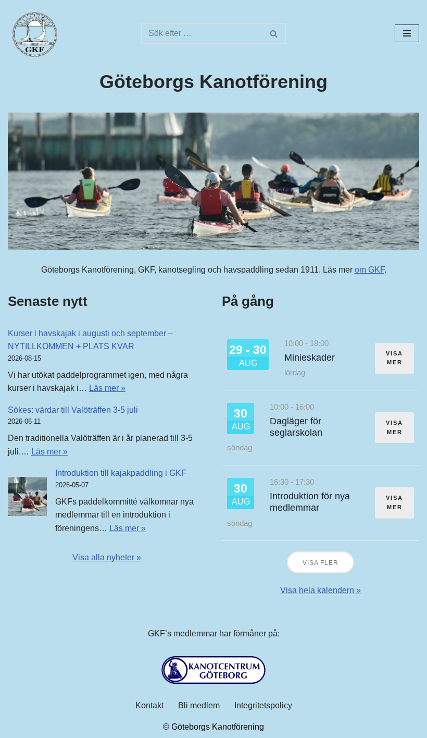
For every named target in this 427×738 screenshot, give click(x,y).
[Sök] (274, 33)
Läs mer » (107, 388)
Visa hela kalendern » (320, 590)
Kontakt (149, 705)
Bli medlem (199, 705)
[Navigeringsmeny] (407, 33)
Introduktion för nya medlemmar (310, 502)
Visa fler (320, 563)
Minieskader (309, 357)
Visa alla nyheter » (106, 557)
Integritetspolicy (263, 705)
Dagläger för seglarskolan (296, 427)
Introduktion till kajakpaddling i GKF (120, 473)
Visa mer (394, 358)
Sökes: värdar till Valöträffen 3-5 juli (73, 409)
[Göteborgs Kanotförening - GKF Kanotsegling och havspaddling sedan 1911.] (34, 33)
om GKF (369, 269)
